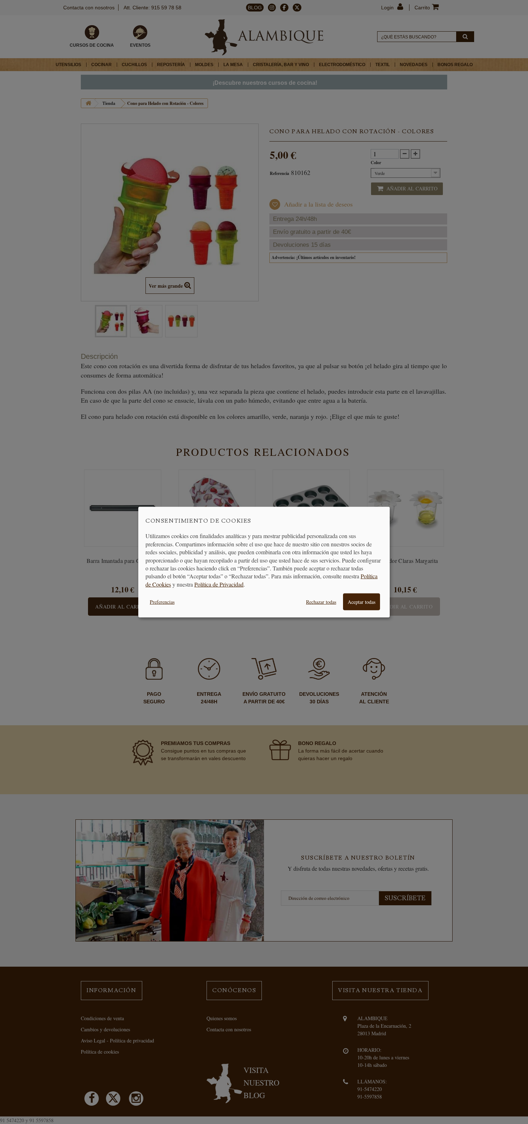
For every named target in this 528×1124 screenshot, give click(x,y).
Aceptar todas (361, 601)
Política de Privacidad (219, 584)
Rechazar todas (321, 601)
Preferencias (162, 601)
